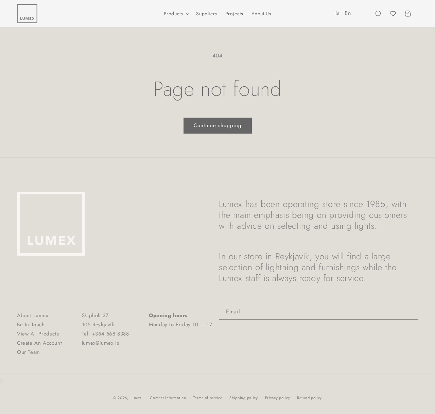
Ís (337, 13)
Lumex (135, 397)
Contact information (168, 397)
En (348, 13)
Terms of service (207, 397)
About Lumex (32, 315)
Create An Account (39, 343)
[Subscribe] (410, 312)
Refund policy (309, 397)
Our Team (28, 352)
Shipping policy (243, 397)
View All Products (38, 334)
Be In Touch (31, 324)
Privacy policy (277, 397)
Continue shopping (218, 125)
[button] (176, 13)
